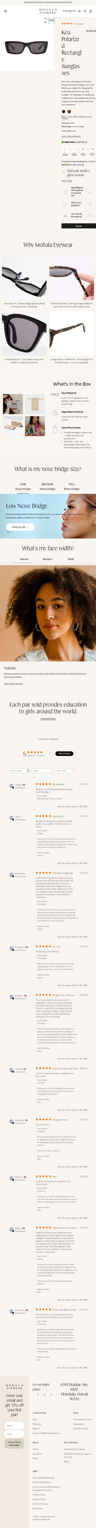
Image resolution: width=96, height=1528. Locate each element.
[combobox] (42, 771)
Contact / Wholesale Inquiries (46, 1433)
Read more (40, 897)
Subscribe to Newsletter (14, 1444)
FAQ (35, 1419)
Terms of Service (40, 1504)
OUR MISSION (48, 719)
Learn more (67, 180)
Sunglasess (78, 1424)
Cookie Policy (39, 1495)
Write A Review (64, 753)
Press (35, 1458)
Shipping (37, 1424)
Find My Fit (69, 11)
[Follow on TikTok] (51, 1395)
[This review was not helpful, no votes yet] (85, 806)
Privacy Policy (39, 1499)
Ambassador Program (74, 1449)
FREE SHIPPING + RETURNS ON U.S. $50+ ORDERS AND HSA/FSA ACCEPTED (48, 2)
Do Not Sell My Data (42, 1482)
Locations (37, 1454)
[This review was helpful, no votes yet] (80, 806)
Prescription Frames (82, 1419)
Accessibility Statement (44, 1478)
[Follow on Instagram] (44, 1395)
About (35, 1449)
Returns (36, 1428)
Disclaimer (38, 1508)
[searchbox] (17, 771)
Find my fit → (20, 527)
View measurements (13, 683)
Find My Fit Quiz (80, 1428)
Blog (66, 1461)
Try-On (79, 226)
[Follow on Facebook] (38, 1395)
